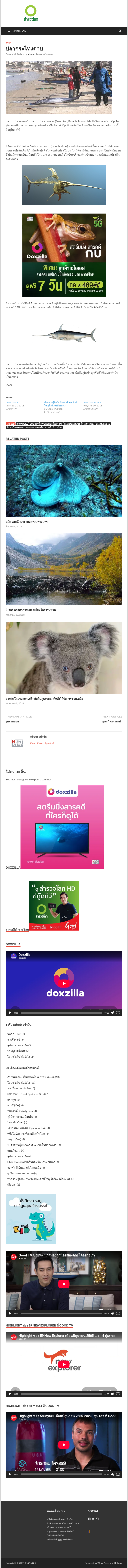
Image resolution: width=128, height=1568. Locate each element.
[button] (31, 13)
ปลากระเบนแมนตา (92, 402)
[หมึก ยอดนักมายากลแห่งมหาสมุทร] (64, 517)
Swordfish (46, 424)
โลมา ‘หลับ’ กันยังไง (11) (21, 1082)
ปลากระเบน (12, 402)
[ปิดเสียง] (112, 1012)
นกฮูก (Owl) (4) (16, 1139)
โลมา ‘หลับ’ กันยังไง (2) (20, 1056)
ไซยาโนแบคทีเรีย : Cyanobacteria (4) (28, 1127)
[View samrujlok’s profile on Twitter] (93, 1518)
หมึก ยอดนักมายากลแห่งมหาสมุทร (27, 521)
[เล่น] (10, 1012)
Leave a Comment (45, 54)
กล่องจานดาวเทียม (72, 424)
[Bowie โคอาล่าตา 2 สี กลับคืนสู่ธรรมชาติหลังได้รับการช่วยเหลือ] (64, 694)
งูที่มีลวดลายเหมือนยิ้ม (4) (22, 1116)
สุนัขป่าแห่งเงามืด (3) (19, 1045)
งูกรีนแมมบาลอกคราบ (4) (22, 1173)
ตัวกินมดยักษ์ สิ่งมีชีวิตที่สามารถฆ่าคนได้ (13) (33, 1077)
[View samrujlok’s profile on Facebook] (89, 1518)
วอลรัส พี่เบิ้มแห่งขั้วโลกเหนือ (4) (26, 1167)
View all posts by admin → (44, 743)
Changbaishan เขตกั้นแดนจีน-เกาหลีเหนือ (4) (33, 1161)
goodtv (34, 424)
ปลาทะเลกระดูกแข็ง (34, 427)
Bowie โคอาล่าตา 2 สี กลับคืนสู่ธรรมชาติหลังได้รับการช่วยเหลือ (44, 698)
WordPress (103, 1563)
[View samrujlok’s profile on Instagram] (97, 1518)
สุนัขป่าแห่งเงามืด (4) (19, 1156)
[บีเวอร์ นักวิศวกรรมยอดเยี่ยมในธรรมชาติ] (64, 606)
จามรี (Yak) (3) (15, 1039)
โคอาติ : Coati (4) (17, 1122)
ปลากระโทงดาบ (103, 424)
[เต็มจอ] (118, 1012)
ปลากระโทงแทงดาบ (15, 427)
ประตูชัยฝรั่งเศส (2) (18, 1050)
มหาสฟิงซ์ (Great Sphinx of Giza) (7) (27, 1093)
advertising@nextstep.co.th (62, 1539)
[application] (64, 983)
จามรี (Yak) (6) (15, 1105)
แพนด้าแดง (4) (15, 1150)
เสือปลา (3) (13, 1184)
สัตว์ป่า (8, 43)
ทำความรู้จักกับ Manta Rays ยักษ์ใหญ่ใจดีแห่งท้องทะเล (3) (40, 1178)
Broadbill (22, 424)
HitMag (118, 1563)
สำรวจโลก (57, 427)
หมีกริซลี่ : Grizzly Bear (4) (22, 1110)
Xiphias (58, 424)
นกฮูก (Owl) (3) (16, 1033)
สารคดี (48, 427)
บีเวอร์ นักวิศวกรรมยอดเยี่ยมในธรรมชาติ (31, 610)
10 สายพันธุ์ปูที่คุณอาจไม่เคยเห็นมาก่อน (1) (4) (34, 1144)
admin (31, 54)
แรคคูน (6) (13, 1099)
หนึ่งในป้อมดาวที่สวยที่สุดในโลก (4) (28, 1133)
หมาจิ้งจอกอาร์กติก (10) (21, 1088)
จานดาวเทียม (88, 424)
